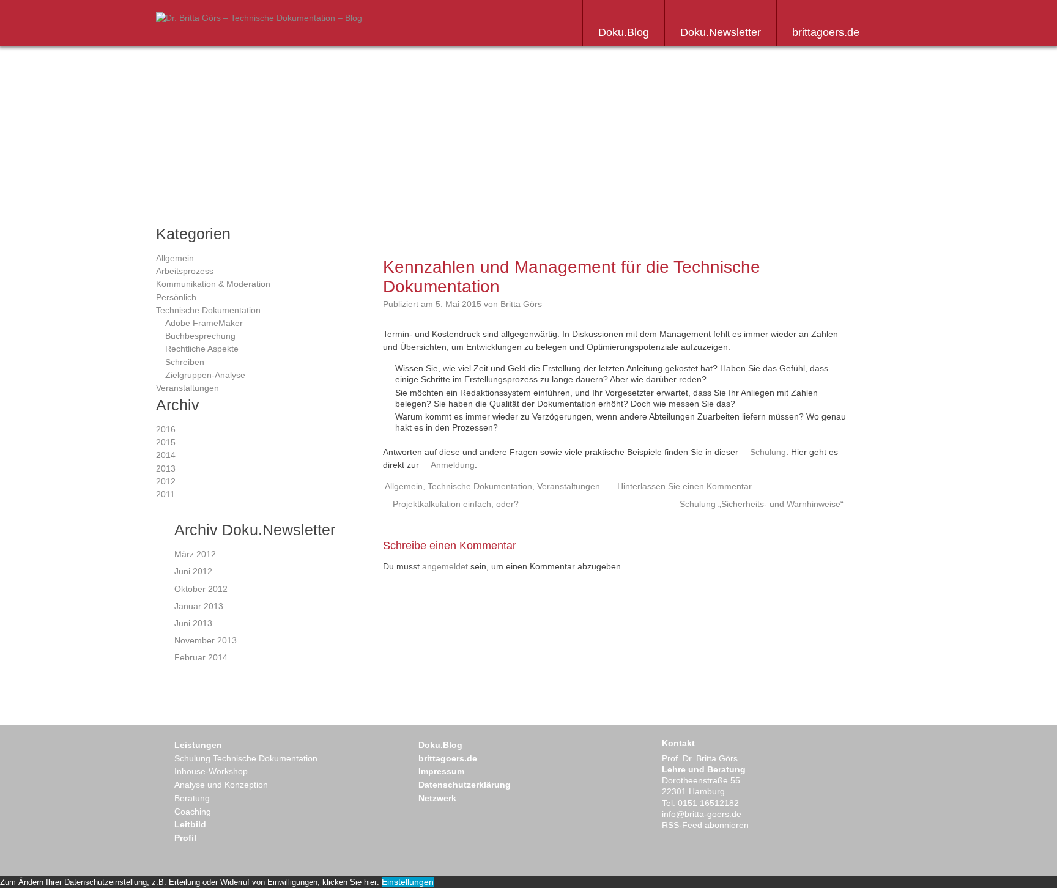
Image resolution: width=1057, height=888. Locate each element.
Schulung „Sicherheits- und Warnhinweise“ (762, 504)
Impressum (441, 771)
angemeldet (445, 566)
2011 (165, 494)
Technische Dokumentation (208, 310)
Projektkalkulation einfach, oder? (456, 504)
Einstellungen (408, 882)
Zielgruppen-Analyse (205, 375)
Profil (185, 838)
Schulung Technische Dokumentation (245, 758)
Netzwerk (437, 798)
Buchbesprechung (200, 336)
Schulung (768, 452)
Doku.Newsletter (720, 32)
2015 (166, 442)
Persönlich (176, 297)
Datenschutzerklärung (464, 785)
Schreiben (184, 362)
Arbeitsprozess (184, 271)
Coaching (192, 811)
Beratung (192, 798)
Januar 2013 (198, 606)
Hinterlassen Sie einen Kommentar (684, 486)
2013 (166, 468)
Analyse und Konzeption (221, 785)
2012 (166, 481)
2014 (166, 455)
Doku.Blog (623, 32)
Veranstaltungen (187, 388)
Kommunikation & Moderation (213, 284)
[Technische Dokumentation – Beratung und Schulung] (259, 18)
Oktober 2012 (201, 589)
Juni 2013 (193, 623)
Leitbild (190, 824)
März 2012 (195, 554)
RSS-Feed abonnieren (705, 825)
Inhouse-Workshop (211, 771)
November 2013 (205, 640)
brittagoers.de (825, 32)
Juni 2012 (193, 571)
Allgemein (175, 258)
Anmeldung (453, 465)
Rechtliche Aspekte (202, 348)
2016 (166, 429)
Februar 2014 (201, 657)
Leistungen (198, 745)
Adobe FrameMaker (204, 323)
